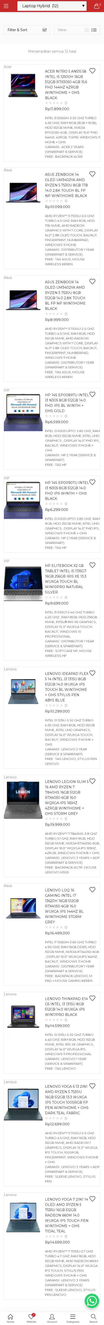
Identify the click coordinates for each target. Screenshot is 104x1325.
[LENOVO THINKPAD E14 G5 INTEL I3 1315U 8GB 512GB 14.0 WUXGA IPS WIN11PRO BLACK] (23, 1016)
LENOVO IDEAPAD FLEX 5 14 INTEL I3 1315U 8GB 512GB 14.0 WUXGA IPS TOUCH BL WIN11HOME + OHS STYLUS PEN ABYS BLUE (66, 687)
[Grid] (86, 29)
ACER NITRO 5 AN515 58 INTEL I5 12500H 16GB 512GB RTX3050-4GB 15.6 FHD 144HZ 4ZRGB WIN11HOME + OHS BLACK (66, 84)
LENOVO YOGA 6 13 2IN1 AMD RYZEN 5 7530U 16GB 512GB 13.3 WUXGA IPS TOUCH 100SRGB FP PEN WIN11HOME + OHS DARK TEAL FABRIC (67, 1099)
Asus (8, 170)
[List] (94, 30)
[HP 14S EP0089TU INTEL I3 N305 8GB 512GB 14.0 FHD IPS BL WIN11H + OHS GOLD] (23, 413)
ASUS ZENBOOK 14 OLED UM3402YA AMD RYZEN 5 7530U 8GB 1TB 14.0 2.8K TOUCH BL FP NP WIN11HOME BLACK (66, 185)
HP (6, 390)
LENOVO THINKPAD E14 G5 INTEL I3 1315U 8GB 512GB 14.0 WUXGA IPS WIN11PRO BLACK (66, 1007)
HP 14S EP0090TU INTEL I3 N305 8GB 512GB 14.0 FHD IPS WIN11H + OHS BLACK (67, 491)
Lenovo (10, 669)
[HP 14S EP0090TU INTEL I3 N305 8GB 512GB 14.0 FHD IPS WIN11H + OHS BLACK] (23, 500)
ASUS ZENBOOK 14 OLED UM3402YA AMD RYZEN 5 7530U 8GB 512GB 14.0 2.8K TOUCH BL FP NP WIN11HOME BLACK (65, 295)
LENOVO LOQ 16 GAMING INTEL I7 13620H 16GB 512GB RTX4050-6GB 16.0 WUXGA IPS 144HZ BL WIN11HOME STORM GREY (64, 906)
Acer (8, 67)
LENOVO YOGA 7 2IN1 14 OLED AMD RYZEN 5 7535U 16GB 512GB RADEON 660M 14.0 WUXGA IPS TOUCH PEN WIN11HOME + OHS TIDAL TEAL (67, 1215)
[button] (96, 6)
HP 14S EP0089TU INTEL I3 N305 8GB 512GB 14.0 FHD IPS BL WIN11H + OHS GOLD (67, 403)
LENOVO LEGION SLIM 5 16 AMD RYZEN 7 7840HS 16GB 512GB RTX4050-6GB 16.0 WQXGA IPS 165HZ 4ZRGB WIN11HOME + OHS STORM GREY (67, 798)
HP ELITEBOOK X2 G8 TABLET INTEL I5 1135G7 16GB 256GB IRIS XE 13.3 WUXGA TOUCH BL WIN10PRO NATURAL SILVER (65, 579)
